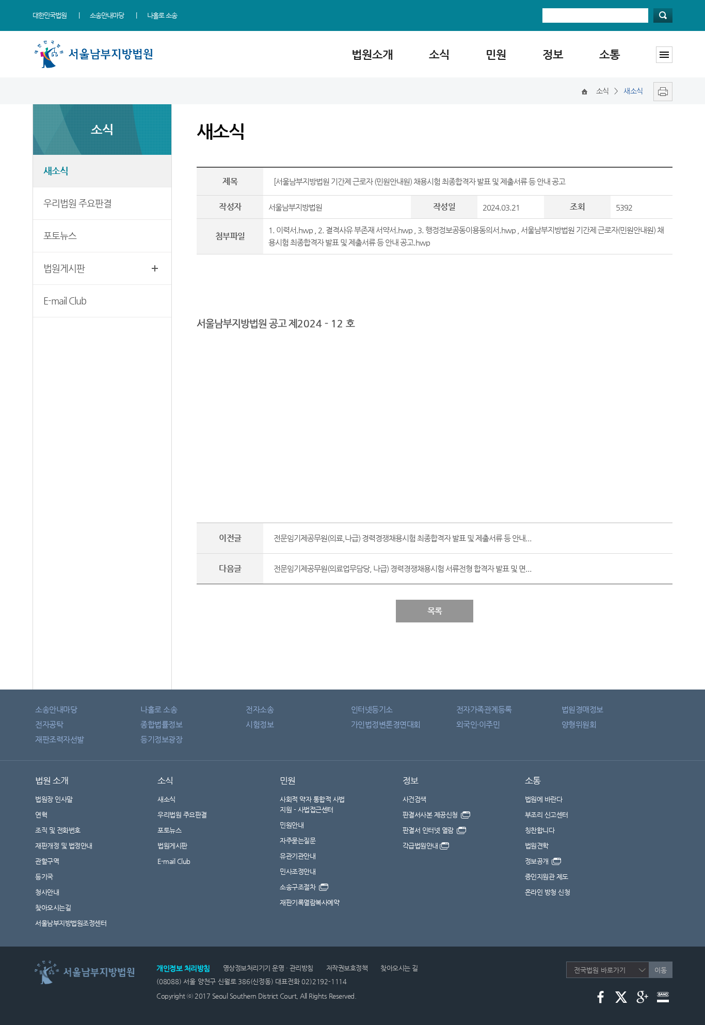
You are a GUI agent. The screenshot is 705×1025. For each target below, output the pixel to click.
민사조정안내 (297, 871)
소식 (439, 54)
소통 (609, 54)
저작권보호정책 (347, 968)
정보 (552, 54)
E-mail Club (64, 300)
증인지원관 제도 (546, 876)
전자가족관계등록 (484, 709)
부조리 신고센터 (546, 815)
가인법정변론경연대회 (386, 724)
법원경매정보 (582, 709)
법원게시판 (64, 268)
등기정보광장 (161, 739)
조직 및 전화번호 (58, 830)
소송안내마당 (107, 15)
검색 (662, 15)
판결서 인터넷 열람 (429, 830)
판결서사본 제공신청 (431, 815)
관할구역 (47, 861)
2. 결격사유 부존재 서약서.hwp (365, 230)
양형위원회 (579, 724)
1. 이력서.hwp (290, 230)
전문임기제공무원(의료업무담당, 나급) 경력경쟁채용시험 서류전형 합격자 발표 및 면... (403, 568)
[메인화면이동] (584, 91)
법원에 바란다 (544, 799)
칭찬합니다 (540, 830)
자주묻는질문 (297, 840)
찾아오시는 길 (399, 968)
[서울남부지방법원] (97, 42)
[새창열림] (660, 91)
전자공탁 (49, 724)
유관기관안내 (297, 856)
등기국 (44, 876)
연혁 (41, 815)
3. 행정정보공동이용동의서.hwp (467, 230)
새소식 (55, 170)
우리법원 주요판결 (77, 203)
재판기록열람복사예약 (309, 902)
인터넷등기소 (372, 709)
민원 (496, 54)
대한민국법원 (50, 15)
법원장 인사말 (54, 799)
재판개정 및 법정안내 (63, 846)
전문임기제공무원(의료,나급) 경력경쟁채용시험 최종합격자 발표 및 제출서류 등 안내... (403, 538)
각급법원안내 (420, 846)
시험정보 (260, 724)
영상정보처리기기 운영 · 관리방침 (268, 968)
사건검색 (414, 799)
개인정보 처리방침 (183, 968)
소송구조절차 (298, 887)
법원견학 (537, 846)
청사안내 (47, 892)
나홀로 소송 (162, 15)
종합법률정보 (161, 724)
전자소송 (260, 709)
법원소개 (372, 54)
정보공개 (538, 861)
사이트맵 (664, 54)
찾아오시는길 (53, 907)
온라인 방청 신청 (547, 892)
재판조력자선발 (59, 739)
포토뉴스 (59, 235)
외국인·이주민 (478, 724)
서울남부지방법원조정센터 (70, 923)
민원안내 (291, 825)
